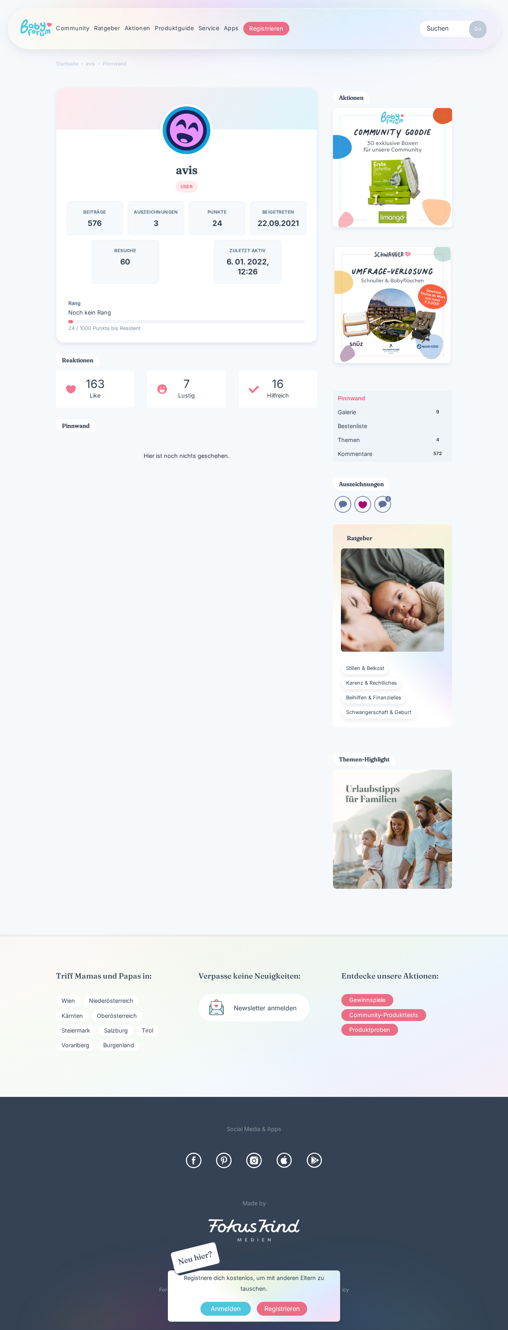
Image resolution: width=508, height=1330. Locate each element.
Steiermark (76, 1030)
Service (208, 28)
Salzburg (116, 1030)
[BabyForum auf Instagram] (254, 1160)
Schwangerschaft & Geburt (378, 712)
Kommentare (390, 453)
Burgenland (118, 1045)
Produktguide (174, 28)
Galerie (388, 412)
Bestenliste (352, 426)
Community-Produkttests (383, 1014)
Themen (388, 439)
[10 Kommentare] (343, 510)
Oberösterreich (117, 1015)
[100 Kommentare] (383, 510)
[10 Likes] (363, 510)
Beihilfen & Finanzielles (373, 698)
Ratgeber (107, 28)
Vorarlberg (75, 1045)
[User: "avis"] (186, 130)
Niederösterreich (111, 1000)
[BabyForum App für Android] (314, 1160)
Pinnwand (351, 398)
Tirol (147, 1030)
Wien (68, 1000)
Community (73, 28)
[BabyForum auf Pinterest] (224, 1160)
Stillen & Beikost (365, 668)
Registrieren (266, 28)
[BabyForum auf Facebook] (194, 1160)
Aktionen (137, 28)
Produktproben (369, 1029)
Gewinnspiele (367, 999)
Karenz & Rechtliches (371, 683)
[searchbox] (453, 28)
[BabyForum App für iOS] (284, 1160)
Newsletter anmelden (265, 1008)
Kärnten (72, 1015)
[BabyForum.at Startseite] (36, 28)
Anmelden (226, 1309)
